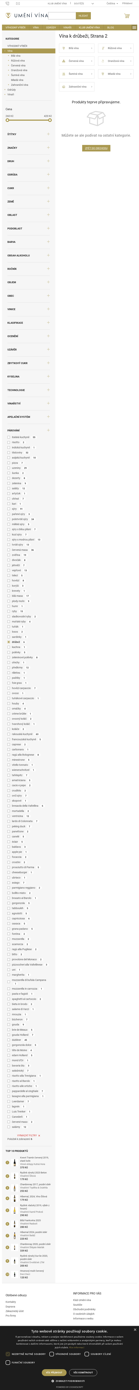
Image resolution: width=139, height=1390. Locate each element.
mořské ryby (19, 621)
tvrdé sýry (19, 544)
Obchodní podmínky (83, 1309)
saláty (17, 488)
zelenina (17, 483)
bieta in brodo (20, 1004)
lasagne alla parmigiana (26, 1096)
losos (15, 631)
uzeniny (17, 467)
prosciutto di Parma (24, 867)
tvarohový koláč (21, 724)
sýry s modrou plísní (24, 539)
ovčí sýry (17, 795)
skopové (17, 800)
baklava (17, 846)
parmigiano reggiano (24, 887)
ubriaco (17, 877)
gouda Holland (21, 1034)
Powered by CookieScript (68, 1387)
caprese (17, 744)
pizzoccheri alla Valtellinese (28, 964)
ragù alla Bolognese (23, 754)
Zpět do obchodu (95, 148)
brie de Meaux (20, 1029)
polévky (17, 652)
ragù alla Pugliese (22, 949)
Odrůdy (10, 89)
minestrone (19, 759)
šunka (16, 473)
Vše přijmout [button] (53, 1372)
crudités (17, 790)
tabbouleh (18, 908)
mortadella (19, 811)
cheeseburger (20, 872)
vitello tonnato (20, 764)
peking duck (19, 826)
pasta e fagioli (20, 993)
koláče (16, 729)
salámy (17, 1126)
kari (15, 503)
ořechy (16, 662)
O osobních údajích (82, 1313)
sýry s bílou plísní (22, 529)
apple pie (17, 851)
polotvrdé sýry (21, 519)
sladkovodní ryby (22, 616)
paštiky (17, 677)
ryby (16, 611)
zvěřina (17, 555)
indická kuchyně (21, 447)
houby (16, 703)
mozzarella (19, 938)
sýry (15, 508)
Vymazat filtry (25, 1135)
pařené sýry (19, 514)
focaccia (17, 856)
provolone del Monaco (25, 959)
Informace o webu (82, 1318)
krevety (17, 590)
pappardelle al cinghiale (26, 1091)
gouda (16, 1024)
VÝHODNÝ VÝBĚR (16, 46)
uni (14, 969)
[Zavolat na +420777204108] (9, 3)
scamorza (18, 944)
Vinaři (9, 94)
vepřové (18, 570)
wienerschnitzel (21, 769)
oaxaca (17, 923)
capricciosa (19, 918)
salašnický (18, 1070)
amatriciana (19, 780)
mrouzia (17, 1014)
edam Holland (20, 1055)
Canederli (18, 1116)
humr (15, 606)
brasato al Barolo (22, 898)
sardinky (17, 636)
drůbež (16, 642)
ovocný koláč (20, 718)
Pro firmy (9, 1315)
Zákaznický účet (13, 1311)
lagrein (16, 1106)
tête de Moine (20, 1050)
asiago (16, 882)
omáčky (17, 708)
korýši (16, 585)
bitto (15, 954)
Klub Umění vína (55, 3)
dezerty (17, 478)
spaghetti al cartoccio (25, 999)
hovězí (16, 580)
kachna (17, 647)
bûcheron (18, 1019)
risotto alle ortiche (22, 1086)
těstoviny (18, 452)
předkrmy (18, 667)
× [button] (132, 1329)
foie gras (17, 682)
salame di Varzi (21, 1009)
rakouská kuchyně (23, 734)
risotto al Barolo (21, 1081)
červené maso (20, 1121)
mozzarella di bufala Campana (27, 982)
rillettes (17, 672)
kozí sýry (17, 534)
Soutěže (78, 3)
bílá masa (19, 595)
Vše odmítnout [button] (81, 1372)
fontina (17, 933)
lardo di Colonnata (23, 821)
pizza (15, 462)
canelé (16, 836)
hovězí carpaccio (22, 688)
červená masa (21, 549)
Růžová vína (16, 60)
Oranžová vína (18, 70)
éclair (15, 841)
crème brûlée (20, 713)
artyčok (17, 493)
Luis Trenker (19, 1111)
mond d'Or (18, 1060)
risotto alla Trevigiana (24, 1075)
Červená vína (17, 65)
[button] (68, 1381)
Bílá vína (14, 55)
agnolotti (18, 913)
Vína (8, 50)
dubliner (18, 1039)
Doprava (9, 1306)
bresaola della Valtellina (26, 805)
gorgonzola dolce (22, 1044)
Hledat (82, 15)
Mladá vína (16, 80)
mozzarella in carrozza (25, 988)
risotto (16, 442)
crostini (17, 862)
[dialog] (68, 1358)
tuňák (16, 626)
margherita (19, 974)
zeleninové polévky (23, 657)
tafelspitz (18, 775)
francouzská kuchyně (24, 739)
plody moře (19, 601)
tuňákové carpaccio (23, 698)
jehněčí (16, 565)
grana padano (20, 928)
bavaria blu (19, 1065)
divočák (17, 560)
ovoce (16, 693)
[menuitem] (14, 27)
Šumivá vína (16, 75)
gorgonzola (19, 903)
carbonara (18, 749)
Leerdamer (19, 1101)
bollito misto (19, 893)
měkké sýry (19, 524)
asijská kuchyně (22, 457)
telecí (15, 575)
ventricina (19, 816)
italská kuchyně (22, 437)
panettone (18, 831)
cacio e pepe (19, 785)
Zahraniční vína (18, 84)
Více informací (75, 1347)
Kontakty (9, 1301)
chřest (16, 498)
